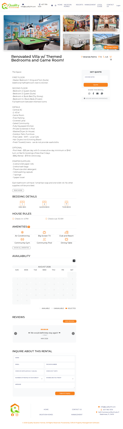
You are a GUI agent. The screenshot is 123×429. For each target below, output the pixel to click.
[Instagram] (17, 415)
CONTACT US (110, 5)
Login (118, 5)
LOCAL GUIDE (99, 5)
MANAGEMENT (90, 5)
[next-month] (74, 261)
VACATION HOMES (67, 5)
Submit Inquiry (65, 393)
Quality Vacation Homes (36, 423)
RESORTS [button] (79, 5)
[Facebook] (12, 415)
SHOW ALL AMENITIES (21, 248)
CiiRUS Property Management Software (84, 423)
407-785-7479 (43, 5)
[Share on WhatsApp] (89, 93)
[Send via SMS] (102, 93)
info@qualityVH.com (28, 6)
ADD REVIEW (69, 321)
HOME (60, 5)
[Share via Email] (97, 93)
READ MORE (18, 190)
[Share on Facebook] (93, 93)
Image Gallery (112, 47)
